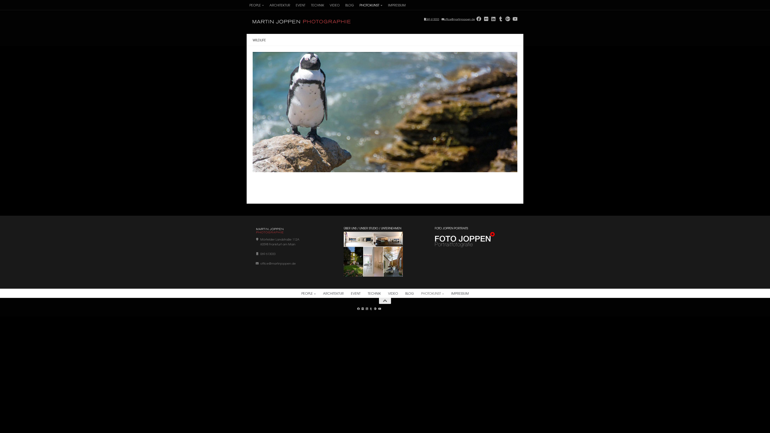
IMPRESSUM (397, 5)
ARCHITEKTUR (280, 5)
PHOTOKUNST (369, 5)
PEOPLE (255, 5)
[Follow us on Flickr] (362, 308)
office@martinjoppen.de (459, 19)
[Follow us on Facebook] (358, 308)
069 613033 (432, 19)
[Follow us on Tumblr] (371, 308)
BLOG (349, 5)
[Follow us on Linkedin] (367, 308)
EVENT (300, 5)
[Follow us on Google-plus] (375, 308)
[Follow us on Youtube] (379, 308)
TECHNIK (317, 5)
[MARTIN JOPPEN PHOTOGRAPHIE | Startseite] (302, 22)
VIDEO (335, 5)
